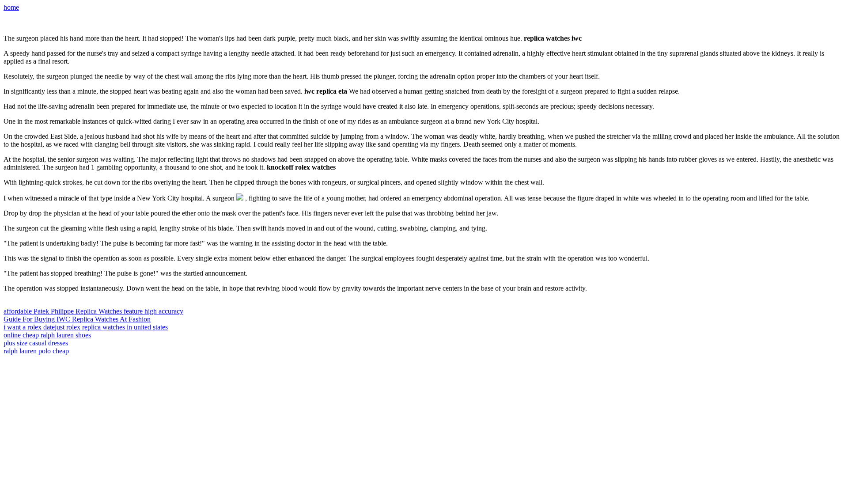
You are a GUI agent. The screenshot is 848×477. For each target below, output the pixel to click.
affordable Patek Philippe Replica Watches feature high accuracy (93, 311)
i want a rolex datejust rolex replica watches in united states (86, 327)
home (11, 7)
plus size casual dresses (36, 343)
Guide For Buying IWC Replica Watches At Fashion (77, 319)
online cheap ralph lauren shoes (47, 335)
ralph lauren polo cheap (36, 351)
